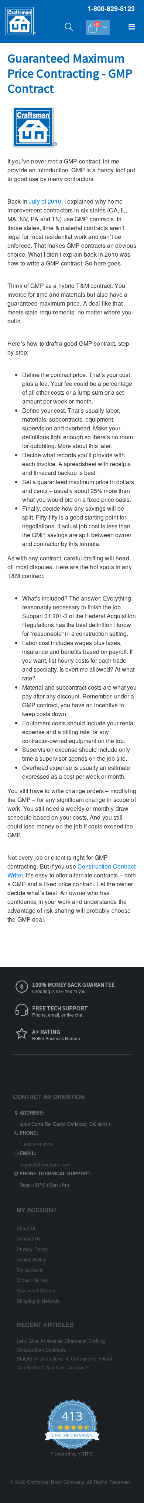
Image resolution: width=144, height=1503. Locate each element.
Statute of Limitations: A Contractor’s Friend (64, 1358)
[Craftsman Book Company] (21, 28)
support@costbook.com (45, 1164)
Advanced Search (36, 1290)
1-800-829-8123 (36, 1144)
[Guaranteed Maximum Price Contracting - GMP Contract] (35, 128)
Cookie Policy (32, 1259)
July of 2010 (45, 201)
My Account (30, 1269)
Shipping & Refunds (38, 1300)
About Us (27, 1228)
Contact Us (29, 1238)
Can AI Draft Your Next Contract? (53, 1367)
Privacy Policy (32, 1248)
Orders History (32, 1280)
